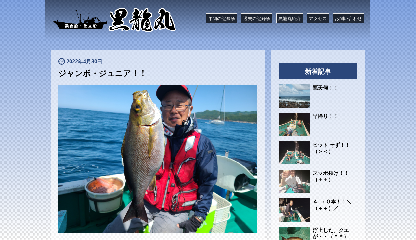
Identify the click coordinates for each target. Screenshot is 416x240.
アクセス (318, 18)
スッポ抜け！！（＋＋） (331, 176)
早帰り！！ (326, 116)
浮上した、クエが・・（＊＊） (331, 233)
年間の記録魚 (221, 18)
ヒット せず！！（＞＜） (331, 148)
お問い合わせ (348, 18)
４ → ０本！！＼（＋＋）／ (332, 204)
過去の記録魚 (256, 18)
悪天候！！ (326, 87)
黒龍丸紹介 (289, 18)
